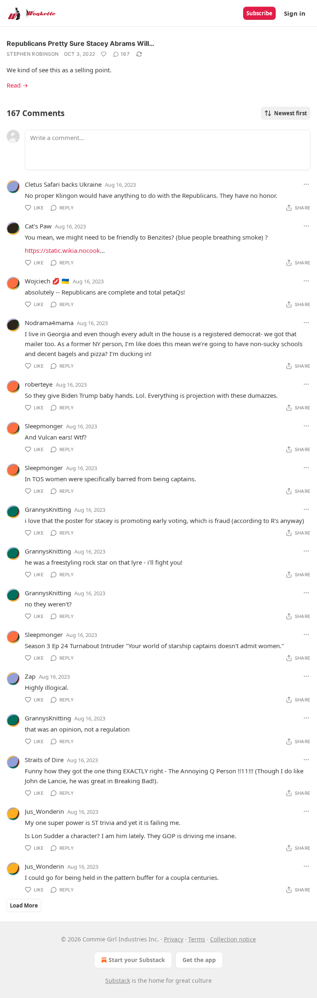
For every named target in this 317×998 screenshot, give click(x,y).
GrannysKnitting (48, 509)
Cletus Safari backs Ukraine (63, 184)
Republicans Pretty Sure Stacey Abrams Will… (80, 43)
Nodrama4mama (49, 322)
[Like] (103, 54)
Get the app (199, 960)
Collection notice (233, 939)
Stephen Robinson (33, 54)
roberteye (38, 384)
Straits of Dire (44, 760)
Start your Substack (137, 960)
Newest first (290, 113)
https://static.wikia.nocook (62, 250)
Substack (117, 980)
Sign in (294, 13)
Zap (30, 676)
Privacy (173, 939)
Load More (24, 905)
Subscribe (259, 13)
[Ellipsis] (306, 184)
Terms (196, 939)
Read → (17, 85)
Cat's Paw (38, 226)
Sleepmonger (44, 426)
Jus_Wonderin (44, 811)
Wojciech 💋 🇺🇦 (47, 281)
